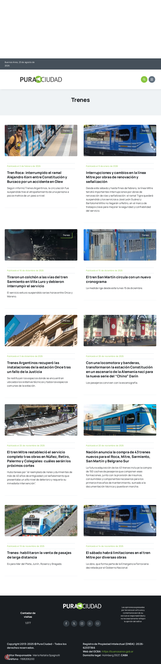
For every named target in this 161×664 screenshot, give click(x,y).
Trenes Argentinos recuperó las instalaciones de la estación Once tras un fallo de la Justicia (39, 367)
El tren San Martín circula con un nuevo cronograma (118, 279)
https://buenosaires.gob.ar (117, 651)
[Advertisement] (80, 29)
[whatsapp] (90, 623)
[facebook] (66, 623)
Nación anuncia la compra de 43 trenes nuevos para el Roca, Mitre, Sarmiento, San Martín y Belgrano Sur (118, 456)
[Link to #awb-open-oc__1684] (152, 79)
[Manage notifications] (6, 657)
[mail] (98, 623)
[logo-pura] (41, 77)
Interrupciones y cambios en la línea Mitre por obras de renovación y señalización (116, 177)
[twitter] (74, 623)
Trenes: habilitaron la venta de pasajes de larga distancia (39, 555)
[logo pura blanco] (82, 604)
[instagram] (82, 623)
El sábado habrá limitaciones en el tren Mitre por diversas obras (118, 555)
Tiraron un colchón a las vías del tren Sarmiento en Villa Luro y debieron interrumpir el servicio (37, 281)
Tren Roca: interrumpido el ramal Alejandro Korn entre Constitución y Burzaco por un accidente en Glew (37, 177)
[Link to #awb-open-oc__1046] (144, 79)
